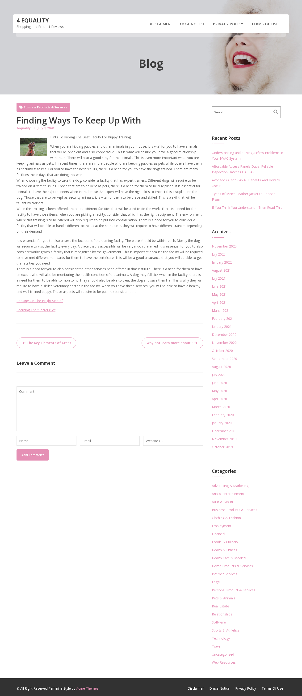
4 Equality (33, 20)
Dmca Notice (192, 23)
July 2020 (219, 374)
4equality (24, 128)
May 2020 (219, 391)
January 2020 (222, 423)
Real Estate (220, 606)
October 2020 (222, 350)
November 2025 (224, 246)
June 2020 (219, 382)
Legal (216, 582)
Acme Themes (87, 688)
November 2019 (224, 439)
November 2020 (224, 342)
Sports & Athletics (225, 630)
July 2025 (219, 254)
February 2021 (223, 318)
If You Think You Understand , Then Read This (247, 207)
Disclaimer (159, 23)
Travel (216, 646)
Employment (221, 526)
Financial (218, 534)
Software (219, 622)
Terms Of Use (264, 23)
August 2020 (221, 366)
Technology (221, 638)
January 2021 (222, 326)
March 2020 (221, 407)
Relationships (222, 614)
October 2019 (222, 447)
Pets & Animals (223, 598)
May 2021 (219, 294)
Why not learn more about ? (170, 343)
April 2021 (219, 302)
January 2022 (222, 262)
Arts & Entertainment (228, 493)
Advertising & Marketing (230, 485)
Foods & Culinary (225, 542)
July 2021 (219, 278)
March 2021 (221, 310)
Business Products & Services (45, 107)
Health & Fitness (224, 550)
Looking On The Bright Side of (40, 301)
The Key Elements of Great (49, 343)
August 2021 (221, 270)
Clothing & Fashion (226, 518)
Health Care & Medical (229, 558)
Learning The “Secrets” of (36, 310)
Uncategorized (223, 654)
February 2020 (223, 415)
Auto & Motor (222, 502)
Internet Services (224, 574)
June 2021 (219, 286)
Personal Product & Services (233, 590)
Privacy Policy (228, 23)
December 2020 (224, 334)
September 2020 (224, 358)
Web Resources (224, 662)
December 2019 (224, 431)
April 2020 (219, 399)
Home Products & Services (232, 566)
